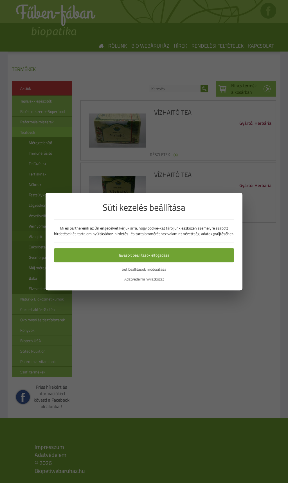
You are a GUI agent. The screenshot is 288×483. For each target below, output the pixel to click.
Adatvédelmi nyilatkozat (144, 279)
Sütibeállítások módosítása (144, 269)
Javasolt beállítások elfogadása (144, 255)
